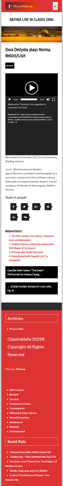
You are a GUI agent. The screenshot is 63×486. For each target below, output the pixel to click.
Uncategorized (17, 431)
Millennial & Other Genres (23, 413)
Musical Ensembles (19, 417)
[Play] (9, 99)
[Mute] (48, 99)
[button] (31, 88)
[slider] (29, 99)
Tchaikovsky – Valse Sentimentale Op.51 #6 (33, 456)
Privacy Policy (16, 328)
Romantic (9, 65)
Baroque (13, 394)
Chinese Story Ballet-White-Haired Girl (30, 452)
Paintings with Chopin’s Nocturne (27, 252)
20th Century (16, 389)
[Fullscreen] (53, 99)
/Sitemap (20, 369)
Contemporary (17, 408)
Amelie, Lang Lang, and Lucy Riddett (29, 470)
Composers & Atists (20, 403)
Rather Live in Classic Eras (31, 19)
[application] (31, 88)
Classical (13, 399)
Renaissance (16, 422)
